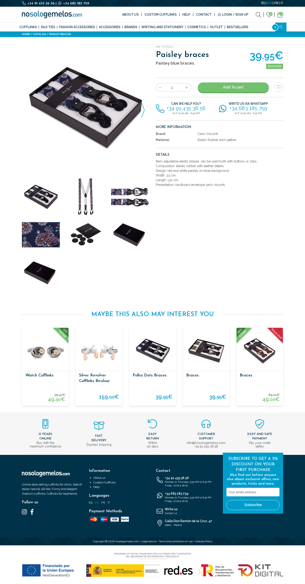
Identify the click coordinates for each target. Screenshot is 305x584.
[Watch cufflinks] (45, 351)
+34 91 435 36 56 (41, 3)
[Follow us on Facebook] (32, 511)
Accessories (109, 27)
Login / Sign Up (234, 14)
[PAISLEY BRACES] (85, 107)
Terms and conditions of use (176, 541)
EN (269, 3)
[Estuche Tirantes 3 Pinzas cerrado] (41, 273)
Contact (204, 14)
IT (281, 3)
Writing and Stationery (162, 27)
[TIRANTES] (130, 197)
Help (186, 14)
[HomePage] (52, 14)
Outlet (216, 27)
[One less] (160, 87)
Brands (130, 27)
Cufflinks (28, 27)
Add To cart (233, 87)
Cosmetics (196, 27)
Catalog (39, 34)
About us (130, 14)
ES (263, 3)
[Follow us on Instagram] (24, 511)
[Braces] (206, 351)
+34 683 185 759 (75, 3)
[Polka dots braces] (152, 351)
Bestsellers (237, 27)
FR (276, 3)
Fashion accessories (77, 27)
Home (26, 34)
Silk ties (48, 27)
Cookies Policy (203, 541)
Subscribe (253, 505)
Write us (171, 511)
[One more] (186, 87)
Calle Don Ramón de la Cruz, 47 (188, 523)
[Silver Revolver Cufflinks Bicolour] (99, 351)
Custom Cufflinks (160, 14)
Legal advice (149, 541)
